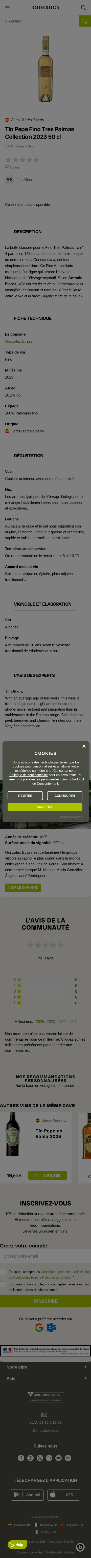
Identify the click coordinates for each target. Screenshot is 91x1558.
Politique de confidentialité (28, 775)
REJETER (25, 796)
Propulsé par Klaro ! (70, 816)
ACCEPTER (45, 807)
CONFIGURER (65, 796)
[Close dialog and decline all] (84, 746)
